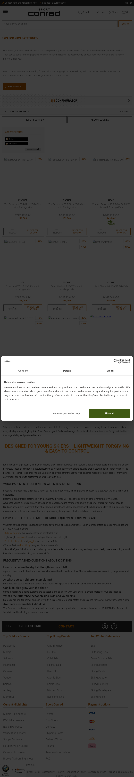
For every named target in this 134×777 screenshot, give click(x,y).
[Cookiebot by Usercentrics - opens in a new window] (116, 361)
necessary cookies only (66, 413)
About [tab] (110, 370)
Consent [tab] (23, 370)
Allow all (109, 413)
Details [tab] (67, 370)
